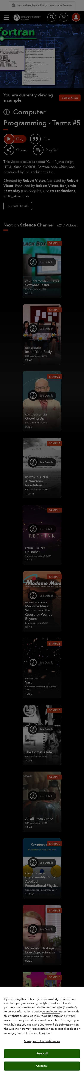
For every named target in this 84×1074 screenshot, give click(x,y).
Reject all (42, 1053)
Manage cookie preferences (42, 1041)
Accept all (42, 1066)
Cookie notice (51, 1016)
